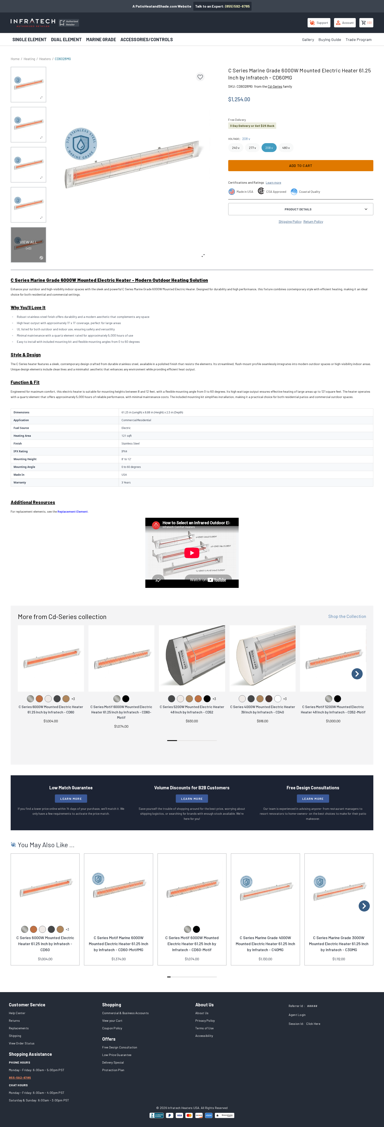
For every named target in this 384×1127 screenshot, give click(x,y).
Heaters (45, 59)
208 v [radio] (269, 148)
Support (322, 22)
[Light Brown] (66, 698)
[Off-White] (48, 698)
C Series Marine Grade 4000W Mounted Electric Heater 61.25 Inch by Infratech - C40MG (265, 943)
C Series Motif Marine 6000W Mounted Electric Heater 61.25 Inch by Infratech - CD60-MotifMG (118, 943)
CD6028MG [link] (63, 59)
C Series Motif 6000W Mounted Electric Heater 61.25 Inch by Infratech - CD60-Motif (121, 712)
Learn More (71, 798)
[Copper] (39, 698)
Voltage (233, 138)
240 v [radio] (236, 148)
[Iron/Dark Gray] (57, 698)
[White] (277, 698)
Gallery (308, 39)
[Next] (357, 673)
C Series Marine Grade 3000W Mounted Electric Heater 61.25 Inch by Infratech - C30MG (338, 943)
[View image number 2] (28, 124)
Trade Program (359, 39)
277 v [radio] (252, 148)
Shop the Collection (347, 616)
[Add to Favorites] (200, 76)
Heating (29, 59)
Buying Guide (329, 39)
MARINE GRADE (101, 39)
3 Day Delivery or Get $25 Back (252, 126)
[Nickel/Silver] (30, 698)
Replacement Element (73, 511)
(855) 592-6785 (237, 6)
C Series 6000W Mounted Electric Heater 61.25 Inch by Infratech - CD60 (45, 943)
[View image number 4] (28, 205)
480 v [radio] (286, 148)
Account (348, 22)
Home (15, 59)
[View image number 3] (28, 165)
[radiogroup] (300, 147)
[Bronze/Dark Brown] (268, 698)
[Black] (125, 698)
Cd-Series (275, 86)
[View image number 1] (28, 84)
